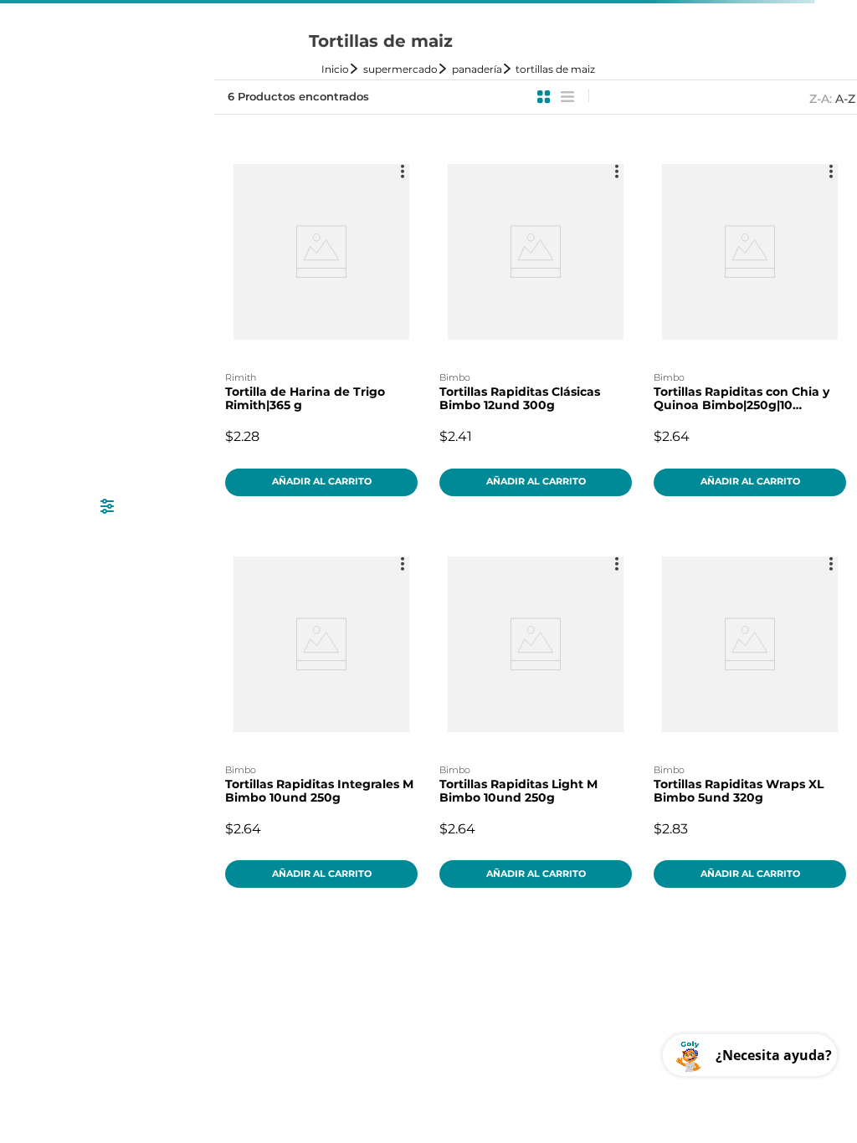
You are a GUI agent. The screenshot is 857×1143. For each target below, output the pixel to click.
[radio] (544, 97)
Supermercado (400, 69)
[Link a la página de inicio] (340, 69)
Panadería (477, 69)
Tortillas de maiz (555, 69)
